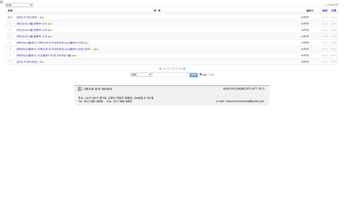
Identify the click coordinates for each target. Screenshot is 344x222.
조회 (333, 10)
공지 (19, 17)
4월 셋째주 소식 (38, 29)
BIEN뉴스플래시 (26, 42)
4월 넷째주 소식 (38, 23)
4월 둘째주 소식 (38, 36)
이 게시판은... (31, 61)
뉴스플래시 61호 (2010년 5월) (54, 55)
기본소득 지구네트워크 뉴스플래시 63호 (60, 42)
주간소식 (22, 23)
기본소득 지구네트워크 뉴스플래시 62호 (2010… (65, 49)
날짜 (324, 10)
